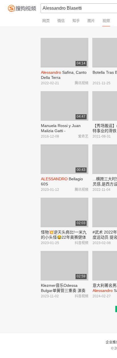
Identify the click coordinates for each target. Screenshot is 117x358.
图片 (91, 21)
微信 (61, 21)
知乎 (76, 21)
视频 (106, 21)
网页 (46, 21)
